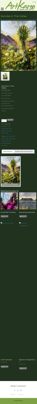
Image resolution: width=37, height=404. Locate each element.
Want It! (4, 216)
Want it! (10, 120)
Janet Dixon (6, 131)
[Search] (33, 2)
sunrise (4, 145)
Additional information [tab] (24, 151)
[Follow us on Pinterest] (21, 390)
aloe (6, 138)
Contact (21, 394)
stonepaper (6, 143)
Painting (4, 133)
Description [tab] (7, 151)
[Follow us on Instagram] (18, 390)
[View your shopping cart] (35, 2)
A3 (7, 136)
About (13, 394)
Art (10, 128)
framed (12, 138)
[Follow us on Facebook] (15, 390)
